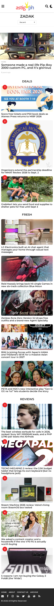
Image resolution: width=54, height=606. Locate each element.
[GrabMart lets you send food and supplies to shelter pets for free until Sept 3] (27, 189)
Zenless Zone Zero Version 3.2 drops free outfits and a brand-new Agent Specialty (24, 319)
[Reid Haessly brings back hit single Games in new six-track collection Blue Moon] (27, 268)
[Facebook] (7, 596)
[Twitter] (23, 596)
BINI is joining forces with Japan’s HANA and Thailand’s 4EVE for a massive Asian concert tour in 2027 (24, 355)
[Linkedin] (18, 596)
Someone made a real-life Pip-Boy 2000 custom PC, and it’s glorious (26, 66)
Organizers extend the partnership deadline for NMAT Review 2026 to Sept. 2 (26, 171)
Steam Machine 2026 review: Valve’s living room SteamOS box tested (25, 506)
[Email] (2, 596)
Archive (34, 592)
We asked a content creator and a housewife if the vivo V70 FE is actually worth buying (23, 542)
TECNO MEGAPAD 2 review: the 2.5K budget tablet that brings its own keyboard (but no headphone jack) (26, 471)
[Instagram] (13, 596)
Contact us (22, 592)
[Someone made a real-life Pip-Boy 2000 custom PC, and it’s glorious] (27, 46)
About (12, 592)
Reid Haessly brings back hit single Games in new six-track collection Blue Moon (26, 285)
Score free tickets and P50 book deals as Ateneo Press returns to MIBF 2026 (24, 115)
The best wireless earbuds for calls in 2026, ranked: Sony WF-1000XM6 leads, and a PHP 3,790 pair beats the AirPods (26, 434)
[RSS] (39, 596)
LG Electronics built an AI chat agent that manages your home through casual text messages (25, 249)
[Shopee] (34, 596)
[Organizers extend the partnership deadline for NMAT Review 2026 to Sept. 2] (27, 144)
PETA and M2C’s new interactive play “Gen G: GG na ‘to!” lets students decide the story (27, 390)
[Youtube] (29, 596)
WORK (3, 62)
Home (4, 592)
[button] (2, 6)
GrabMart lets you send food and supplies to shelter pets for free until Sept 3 (26, 205)
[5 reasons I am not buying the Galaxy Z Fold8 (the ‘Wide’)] (27, 561)
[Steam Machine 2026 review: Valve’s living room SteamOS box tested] (27, 490)
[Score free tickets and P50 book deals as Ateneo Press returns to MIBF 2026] (27, 99)
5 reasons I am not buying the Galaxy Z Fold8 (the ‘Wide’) (23, 577)
